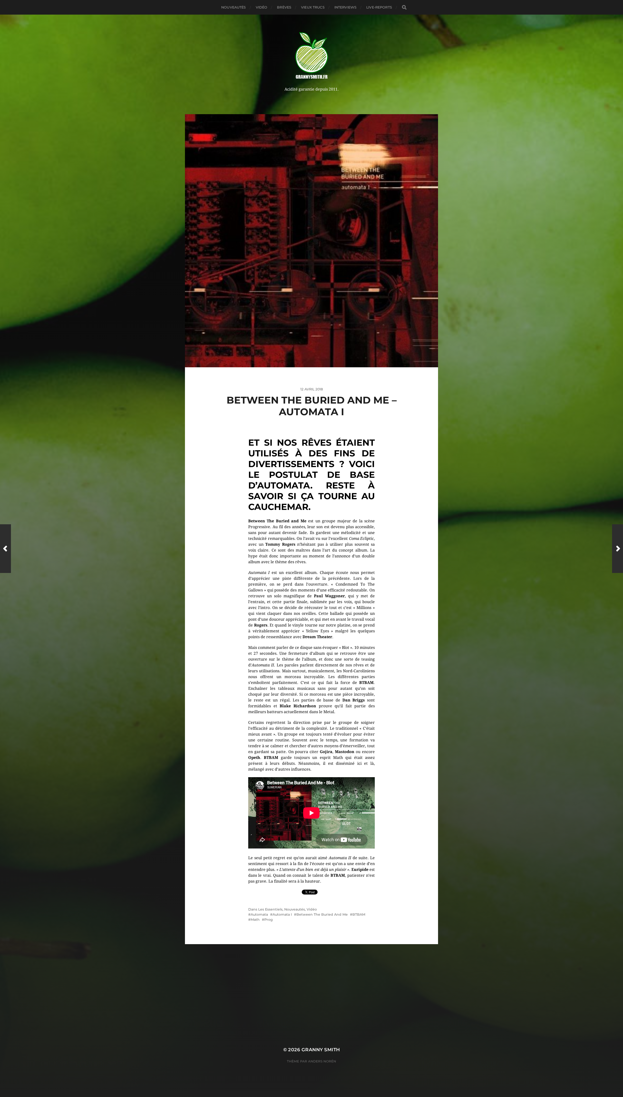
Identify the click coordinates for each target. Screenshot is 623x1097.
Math (255, 919)
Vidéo (261, 7)
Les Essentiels (270, 909)
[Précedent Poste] (5, 548)
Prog (268, 919)
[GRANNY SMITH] (311, 56)
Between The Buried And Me (322, 914)
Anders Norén (322, 1061)
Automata (259, 914)
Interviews (345, 7)
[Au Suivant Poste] (617, 548)
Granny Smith (321, 1049)
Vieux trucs (313, 7)
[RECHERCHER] (404, 7)
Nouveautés (233, 7)
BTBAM (358, 914)
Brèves (284, 7)
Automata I (282, 914)
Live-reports (379, 7)
